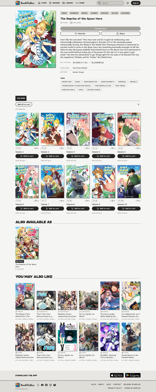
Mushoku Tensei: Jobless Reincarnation (67, 315)
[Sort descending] (138, 104)
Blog (93, 384)
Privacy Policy (115, 388)
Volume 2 (45, 152)
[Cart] (127, 2)
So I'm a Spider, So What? (86, 315)
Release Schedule (132, 384)
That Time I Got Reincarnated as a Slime (44, 315)
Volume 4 (96, 152)
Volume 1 (19, 152)
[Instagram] (50, 385)
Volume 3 (70, 152)
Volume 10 (122, 204)
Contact (117, 384)
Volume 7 (45, 204)
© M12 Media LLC (21, 389)
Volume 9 (96, 204)
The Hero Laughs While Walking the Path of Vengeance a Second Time (109, 315)
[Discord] (42, 385)
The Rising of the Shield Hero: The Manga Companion (23, 315)
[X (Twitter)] (38, 385)
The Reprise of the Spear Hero (25, 265)
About (101, 384)
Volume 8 (70, 204)
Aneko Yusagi (78, 72)
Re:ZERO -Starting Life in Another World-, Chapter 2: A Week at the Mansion (109, 356)
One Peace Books (80, 68)
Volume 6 (19, 204)
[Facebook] (46, 385)
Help (109, 384)
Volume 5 (121, 152)
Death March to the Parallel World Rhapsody (130, 356)
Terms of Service (132, 388)
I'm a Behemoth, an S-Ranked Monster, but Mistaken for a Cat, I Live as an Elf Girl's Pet (131, 315)
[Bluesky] (54, 385)
